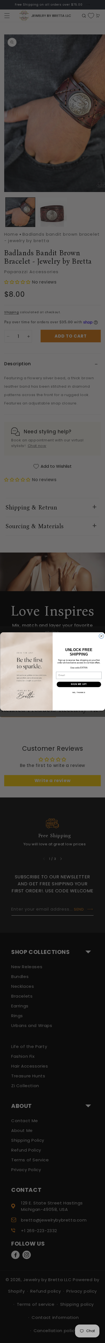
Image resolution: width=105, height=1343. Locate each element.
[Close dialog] (101, 636)
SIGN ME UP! (79, 684)
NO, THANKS (78, 693)
